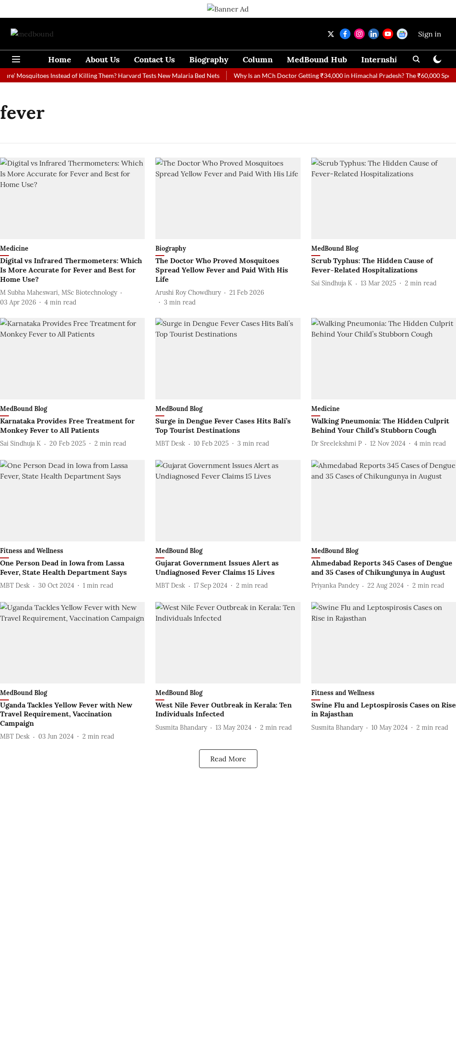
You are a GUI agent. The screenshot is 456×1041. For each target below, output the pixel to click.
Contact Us (154, 59)
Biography (208, 59)
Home (59, 59)
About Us (103, 59)
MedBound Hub (317, 59)
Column (258, 59)
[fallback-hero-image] (72, 198)
